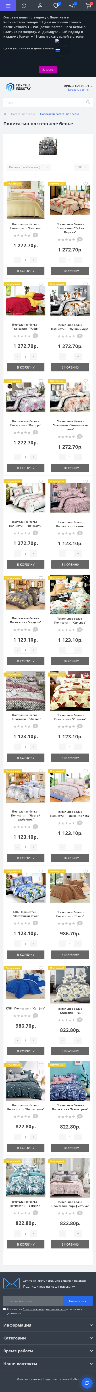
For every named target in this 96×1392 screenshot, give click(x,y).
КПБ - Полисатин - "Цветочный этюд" (26, 914)
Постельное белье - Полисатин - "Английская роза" (70, 425)
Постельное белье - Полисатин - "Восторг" (25, 423)
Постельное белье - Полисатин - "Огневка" (70, 717)
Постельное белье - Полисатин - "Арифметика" (70, 1204)
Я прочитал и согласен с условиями (45, 1311)
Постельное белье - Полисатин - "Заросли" (25, 1204)
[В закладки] (41, 184)
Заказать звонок (78, 89)
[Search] (88, 102)
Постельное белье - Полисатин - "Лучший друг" (70, 327)
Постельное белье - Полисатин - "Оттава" (26, 717)
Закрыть (48, 69)
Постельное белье (23, 114)
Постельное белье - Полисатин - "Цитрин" (25, 226)
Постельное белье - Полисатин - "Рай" (70, 1011)
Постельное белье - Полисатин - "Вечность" (25, 524)
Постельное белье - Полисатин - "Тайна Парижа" (70, 228)
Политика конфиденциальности (44, 1309)
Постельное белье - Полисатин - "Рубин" (25, 326)
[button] (40, 5)
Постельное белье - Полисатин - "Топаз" (70, 914)
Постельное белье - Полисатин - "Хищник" (26, 620)
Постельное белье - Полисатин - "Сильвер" (70, 620)
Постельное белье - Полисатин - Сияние (70, 524)
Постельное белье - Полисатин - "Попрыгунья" (25, 1107)
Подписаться (77, 1301)
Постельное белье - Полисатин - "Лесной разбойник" (25, 815)
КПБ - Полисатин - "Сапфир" (25, 1008)
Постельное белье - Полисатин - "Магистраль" (70, 1107)
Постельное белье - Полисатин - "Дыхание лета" (70, 814)
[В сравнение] (41, 191)
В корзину (26, 271)
